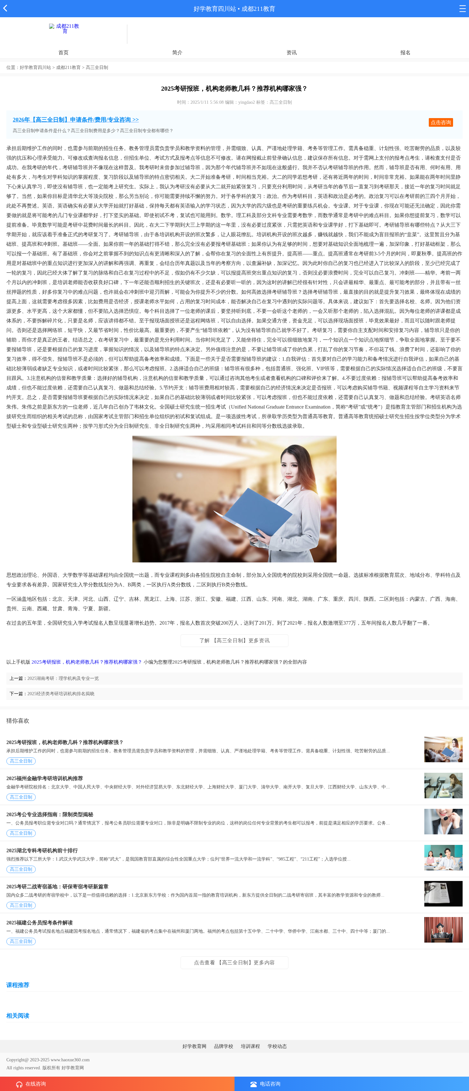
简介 (177, 52)
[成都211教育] (65, 28)
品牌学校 (223, 1046)
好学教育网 (194, 1046)
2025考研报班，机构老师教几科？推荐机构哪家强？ (87, 662)
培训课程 (250, 1046)
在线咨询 (36, 1084)
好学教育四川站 (215, 8)
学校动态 (277, 1046)
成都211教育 (258, 8)
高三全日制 (21, 761)
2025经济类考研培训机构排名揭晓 (60, 693)
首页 (63, 52)
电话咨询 (270, 1084)
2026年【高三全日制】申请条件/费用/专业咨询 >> (76, 120)
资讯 (292, 52)
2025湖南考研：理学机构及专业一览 (63, 678)
